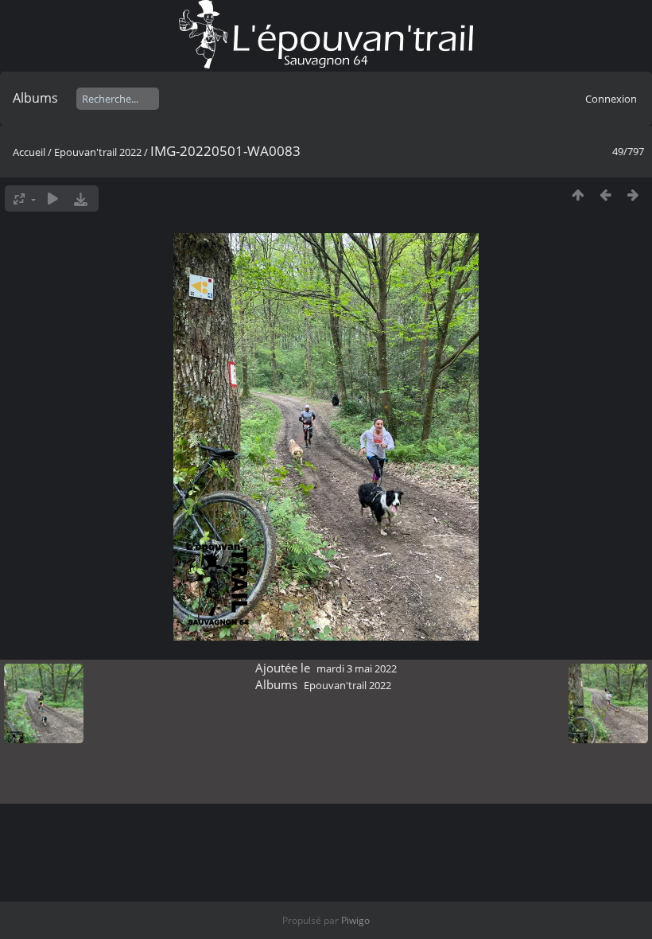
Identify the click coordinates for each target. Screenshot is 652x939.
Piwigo (355, 920)
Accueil (29, 152)
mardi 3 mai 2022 (356, 668)
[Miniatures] (578, 194)
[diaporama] (53, 198)
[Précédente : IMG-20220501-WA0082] (605, 194)
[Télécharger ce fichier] (81, 198)
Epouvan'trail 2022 (98, 152)
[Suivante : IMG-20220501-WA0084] (633, 194)
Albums (35, 98)
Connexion (611, 99)
